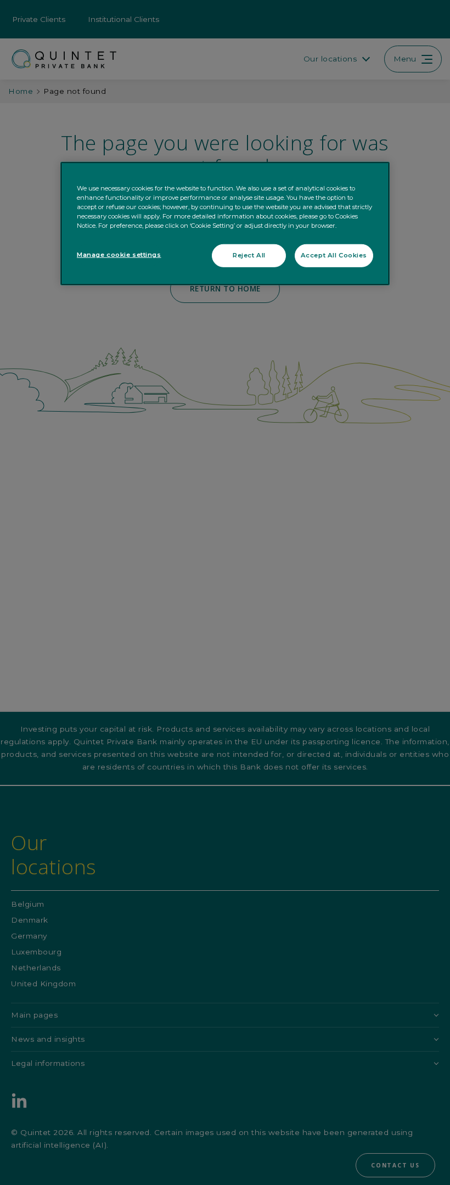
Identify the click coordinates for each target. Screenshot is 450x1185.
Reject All (249, 255)
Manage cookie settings (119, 255)
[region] (225, 223)
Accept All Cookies (334, 255)
